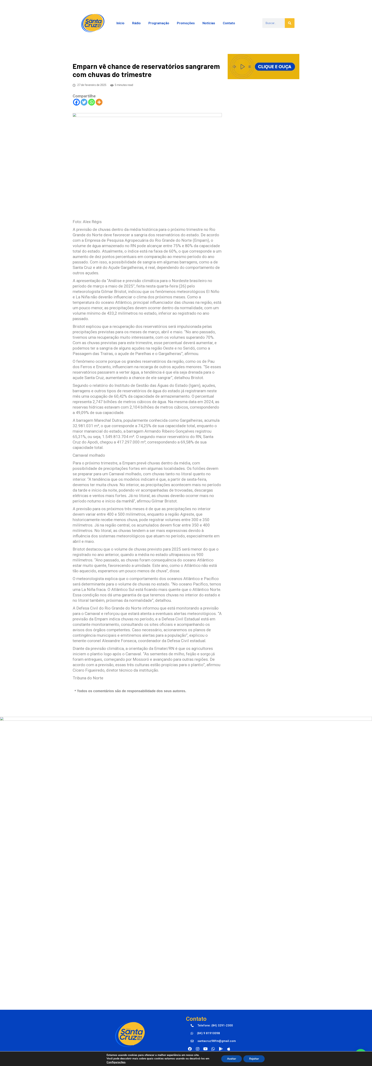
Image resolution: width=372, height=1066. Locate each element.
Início (120, 23)
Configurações (116, 1062)
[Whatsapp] (91, 102)
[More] (99, 102)
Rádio (136, 23)
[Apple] (228, 1049)
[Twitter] (84, 102)
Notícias (208, 23)
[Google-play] (221, 1049)
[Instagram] (198, 1049)
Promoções (186, 23)
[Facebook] (76, 102)
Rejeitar (254, 1059)
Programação (158, 23)
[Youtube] (205, 1049)
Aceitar (231, 1059)
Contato (229, 23)
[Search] (289, 23)
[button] (212, 1026)
